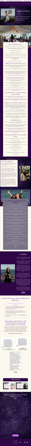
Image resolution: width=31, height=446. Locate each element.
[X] (22, 442)
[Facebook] (20, 442)
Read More (23, 292)
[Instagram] (25, 442)
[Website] (27, 442)
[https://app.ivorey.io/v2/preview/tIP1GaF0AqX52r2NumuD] (9, 386)
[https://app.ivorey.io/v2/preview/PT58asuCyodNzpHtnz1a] (22, 386)
